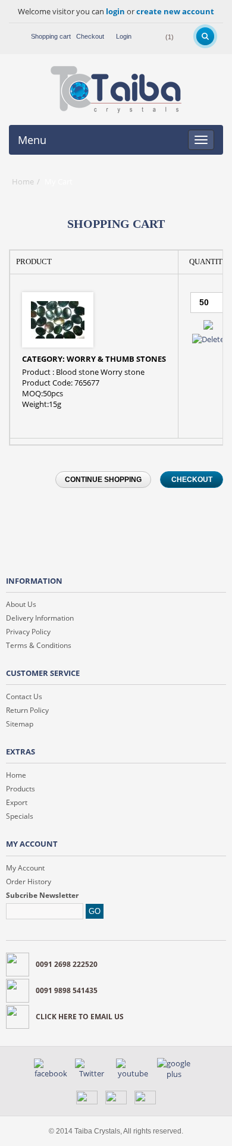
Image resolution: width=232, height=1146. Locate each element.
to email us (80, 1017)
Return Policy (27, 710)
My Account (25, 868)
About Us (21, 604)
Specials (19, 816)
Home (23, 181)
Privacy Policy (28, 632)
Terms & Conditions (38, 645)
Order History (28, 881)
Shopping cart (51, 36)
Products (20, 789)
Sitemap (19, 724)
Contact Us (24, 696)
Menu (32, 140)
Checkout (90, 36)
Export (16, 802)
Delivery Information (40, 618)
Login (123, 36)
